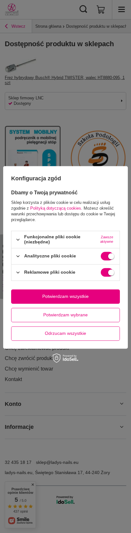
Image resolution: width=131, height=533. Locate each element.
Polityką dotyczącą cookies (55, 208)
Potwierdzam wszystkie (65, 296)
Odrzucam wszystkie (65, 333)
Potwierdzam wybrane (65, 314)
